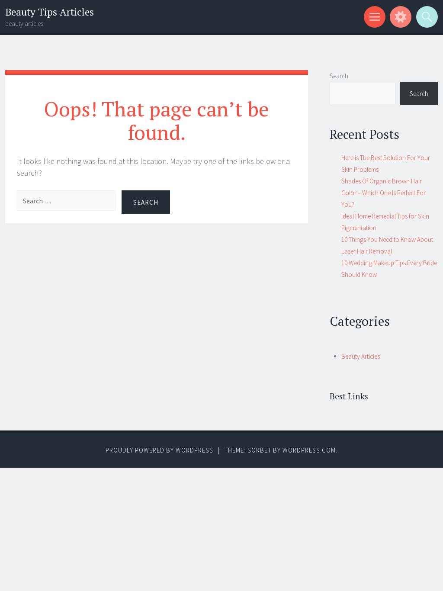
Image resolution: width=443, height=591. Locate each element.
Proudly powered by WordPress (159, 450)
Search (339, 76)
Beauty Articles (360, 356)
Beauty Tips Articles (49, 12)
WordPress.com (309, 450)
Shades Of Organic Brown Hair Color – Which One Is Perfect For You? (383, 193)
